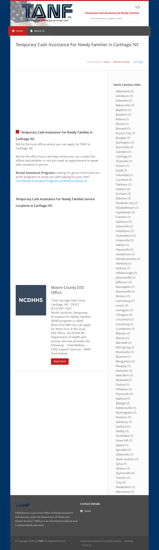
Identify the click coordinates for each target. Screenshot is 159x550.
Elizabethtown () (127, 208)
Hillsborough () (126, 273)
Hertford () (123, 263)
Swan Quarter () (127, 459)
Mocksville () (125, 352)
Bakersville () (125, 105)
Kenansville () (125, 291)
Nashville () (124, 370)
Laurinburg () (125, 301)
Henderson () (125, 254)
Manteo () (123, 333)
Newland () (123, 380)
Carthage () (123, 156)
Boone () (122, 124)
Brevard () (123, 128)
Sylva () (121, 464)
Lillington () (124, 315)
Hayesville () (124, 249)
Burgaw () (123, 138)
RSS (137, 7)
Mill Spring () (125, 347)
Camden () (123, 152)
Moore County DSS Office (67, 290)
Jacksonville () (125, 277)
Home (19, 31)
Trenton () (123, 478)
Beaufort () (123, 114)
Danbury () (123, 184)
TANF (41, 541)
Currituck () (124, 180)
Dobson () (123, 189)
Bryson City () (125, 133)
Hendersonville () (128, 259)
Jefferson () (123, 282)
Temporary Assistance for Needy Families (100, 541)
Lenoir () (122, 305)
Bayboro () (123, 110)
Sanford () (123, 426)
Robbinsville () (126, 408)
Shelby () (122, 431)
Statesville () (124, 454)
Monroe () (123, 357)
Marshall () (123, 343)
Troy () (120, 482)
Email (88, 511)
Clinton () (122, 166)
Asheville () (124, 100)
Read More (60, 361)
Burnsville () (124, 147)
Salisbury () (124, 422)
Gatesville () (124, 226)
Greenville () (124, 240)
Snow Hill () (124, 440)
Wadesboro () (125, 487)
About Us (39, 31)
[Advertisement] (79, 98)
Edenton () (123, 198)
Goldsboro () (125, 231)
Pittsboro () (124, 389)
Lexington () (124, 310)
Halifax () (122, 245)
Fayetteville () (125, 212)
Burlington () (125, 142)
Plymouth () (124, 394)
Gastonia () (123, 221)
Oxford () (122, 384)
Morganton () (125, 361)
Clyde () (121, 170)
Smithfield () (124, 436)
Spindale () (123, 450)
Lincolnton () (125, 319)
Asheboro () (124, 96)
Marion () (122, 338)
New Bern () (124, 375)
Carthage (138, 61)
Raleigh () (122, 403)
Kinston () (123, 296)
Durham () (123, 194)
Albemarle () (124, 91)
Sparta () (122, 445)
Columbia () (124, 175)
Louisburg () (124, 324)
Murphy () (123, 366)
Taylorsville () (125, 473)
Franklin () (123, 217)
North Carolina (122, 61)
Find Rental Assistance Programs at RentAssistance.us (51, 181)
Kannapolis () (125, 287)
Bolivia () (122, 119)
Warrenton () (125, 492)
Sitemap (129, 541)
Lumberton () (125, 329)
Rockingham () (126, 412)
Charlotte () (124, 161)
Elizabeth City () (126, 203)
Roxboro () (123, 417)
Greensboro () (126, 235)
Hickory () (123, 268)
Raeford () (123, 398)
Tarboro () (123, 468)
